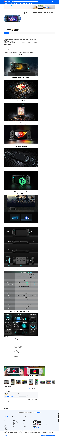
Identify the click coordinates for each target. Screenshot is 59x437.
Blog (26, 3)
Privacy (24, 423)
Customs (24, 425)
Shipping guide (15, 421)
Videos (11, 33)
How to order (5, 421)
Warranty (5, 425)
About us (5, 423)
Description (6, 33)
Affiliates (14, 425)
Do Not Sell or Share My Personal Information (26, 427)
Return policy (24, 422)
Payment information (15, 422)
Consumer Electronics (8, 9)
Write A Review (6, 396)
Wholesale (14, 423)
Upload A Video (29, 388)
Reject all (52, 435)
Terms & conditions (25, 421)
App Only (24, 3)
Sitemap (5, 428)
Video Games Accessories (14, 9)
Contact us (5, 424)
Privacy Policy (51, 433)
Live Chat (46, 424)
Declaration (24, 424)
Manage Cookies (7, 435)
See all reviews (11, 396)
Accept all (44, 435)
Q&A (19, 33)
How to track (5, 422)
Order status (5, 427)
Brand (14, 3)
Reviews (15, 33)
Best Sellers (10, 3)
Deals (17, 3)
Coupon (20, 3)
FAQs (4, 426)
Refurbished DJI (31, 3)
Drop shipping (15, 424)
